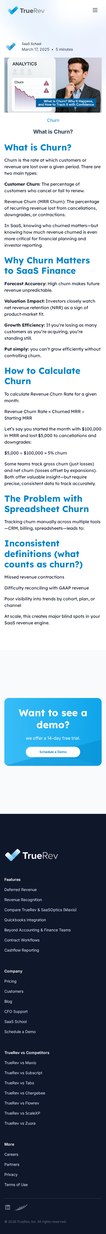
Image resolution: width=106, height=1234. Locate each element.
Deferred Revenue (20, 889)
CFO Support (16, 1011)
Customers (13, 991)
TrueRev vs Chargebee (24, 1093)
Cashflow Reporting (21, 950)
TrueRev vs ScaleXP (22, 1113)
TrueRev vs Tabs (19, 1082)
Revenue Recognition (23, 899)
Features (12, 879)
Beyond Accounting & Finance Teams (37, 930)
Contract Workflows (21, 940)
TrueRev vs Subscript (23, 1072)
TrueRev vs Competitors (26, 1052)
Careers (11, 1154)
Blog (8, 1001)
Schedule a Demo (53, 752)
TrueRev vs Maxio (20, 1062)
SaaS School (15, 1021)
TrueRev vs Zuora (20, 1123)
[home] (24, 10)
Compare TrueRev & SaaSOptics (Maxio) (40, 909)
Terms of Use (16, 1184)
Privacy (11, 1174)
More (9, 1144)
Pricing (10, 981)
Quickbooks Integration (25, 919)
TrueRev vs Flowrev (21, 1103)
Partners (11, 1164)
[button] (95, 10)
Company (13, 971)
